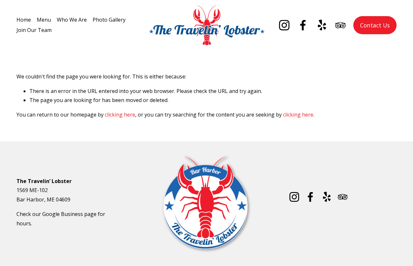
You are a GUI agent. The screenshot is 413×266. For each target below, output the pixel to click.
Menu (44, 19)
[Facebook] (303, 25)
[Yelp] (321, 25)
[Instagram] (284, 25)
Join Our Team (34, 30)
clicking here (120, 114)
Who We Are (72, 19)
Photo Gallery (109, 19)
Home (23, 19)
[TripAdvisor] (340, 25)
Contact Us (375, 25)
